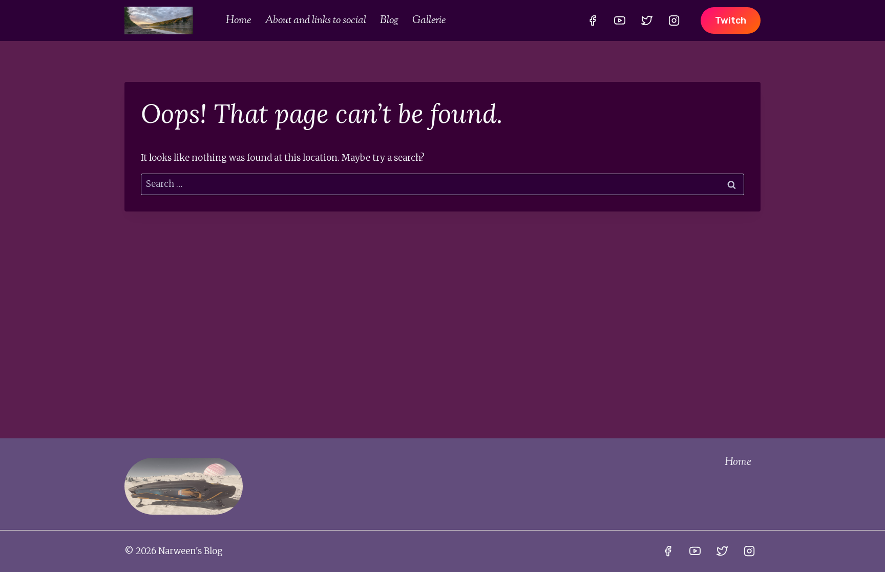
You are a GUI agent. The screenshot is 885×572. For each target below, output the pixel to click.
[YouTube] (619, 20)
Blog (389, 20)
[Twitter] (647, 20)
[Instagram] (674, 20)
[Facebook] (592, 20)
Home (238, 20)
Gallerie (429, 20)
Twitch (730, 20)
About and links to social (315, 20)
